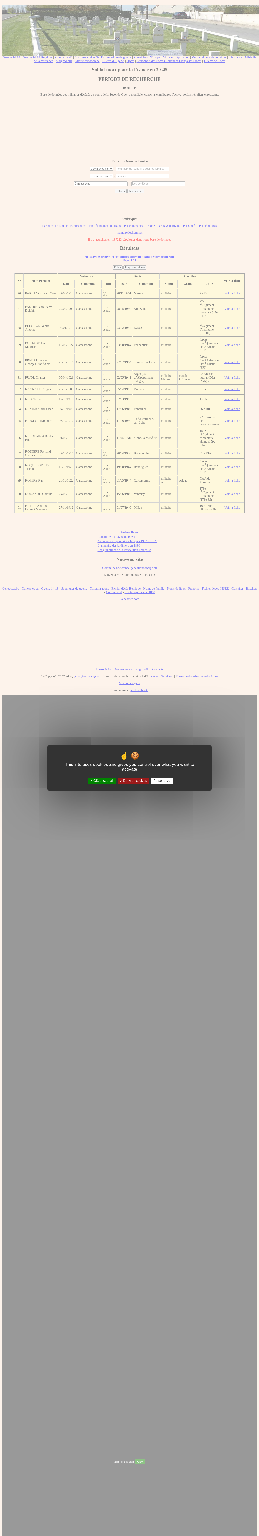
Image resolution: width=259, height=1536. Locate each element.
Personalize (162, 780)
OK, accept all (103, 780)
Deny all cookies (134, 780)
